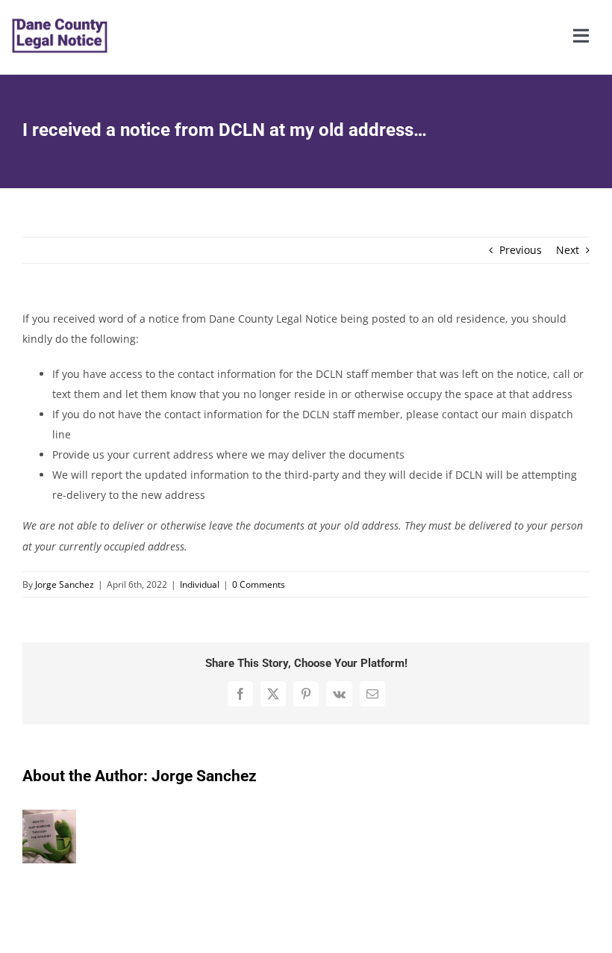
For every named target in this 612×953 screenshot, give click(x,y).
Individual (199, 584)
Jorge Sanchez (64, 584)
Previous (520, 250)
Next (567, 250)
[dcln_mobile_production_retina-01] (60, 8)
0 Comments (258, 584)
